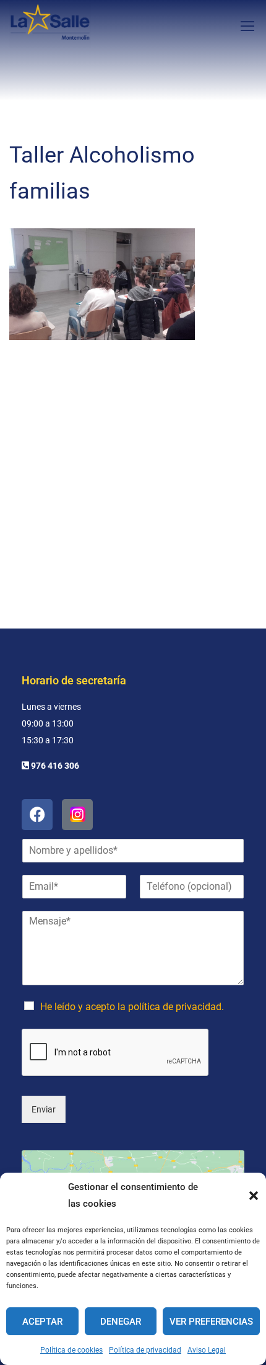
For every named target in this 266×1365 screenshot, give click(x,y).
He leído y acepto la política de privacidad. (132, 1007)
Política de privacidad (145, 1350)
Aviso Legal (206, 1350)
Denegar (120, 1321)
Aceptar (42, 1321)
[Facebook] (37, 814)
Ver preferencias (211, 1321)
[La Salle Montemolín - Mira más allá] (50, 25)
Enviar (44, 1109)
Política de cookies (71, 1350)
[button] (253, 1195)
